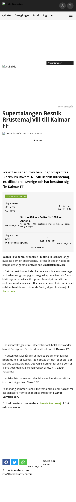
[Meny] (71, 15)
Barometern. (10, 291)
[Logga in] (62, 5)
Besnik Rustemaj (50, 403)
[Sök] (70, 5)
